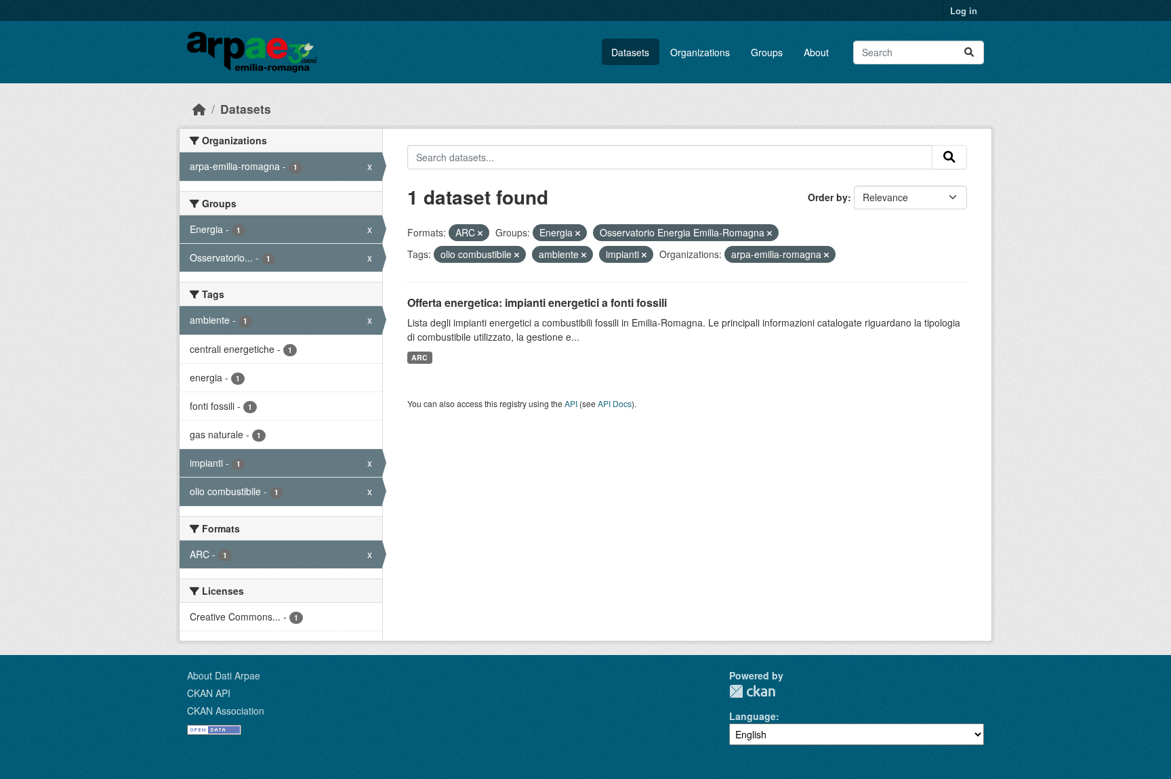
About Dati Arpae (223, 675)
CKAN (752, 691)
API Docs (615, 403)
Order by (828, 197)
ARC (419, 357)
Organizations (700, 52)
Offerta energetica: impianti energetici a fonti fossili (537, 302)
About (816, 52)
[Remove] (480, 233)
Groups (767, 52)
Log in (963, 10)
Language (752, 716)
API (570, 403)
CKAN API (208, 693)
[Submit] (969, 52)
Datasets (630, 52)
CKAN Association (225, 710)
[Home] (199, 108)
